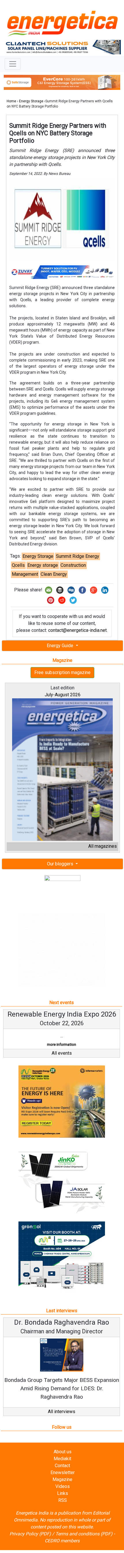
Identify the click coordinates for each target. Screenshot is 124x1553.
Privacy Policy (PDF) (30, 1542)
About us (63, 1460)
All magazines (102, 846)
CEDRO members (62, 1549)
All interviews (61, 1420)
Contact (62, 1473)
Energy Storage (31, 101)
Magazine (62, 1487)
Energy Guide (60, 645)
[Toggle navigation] (13, 64)
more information (57, 1044)
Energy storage (42, 565)
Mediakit (62, 1466)
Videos (62, 1494)
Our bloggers (60, 864)
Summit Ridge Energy (77, 556)
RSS (62, 1508)
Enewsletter (62, 1480)
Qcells (18, 565)
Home (11, 101)
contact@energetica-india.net (77, 630)
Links (62, 1501)
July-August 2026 (62, 694)
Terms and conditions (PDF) (83, 1542)
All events (62, 1061)
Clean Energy (54, 574)
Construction (73, 565)
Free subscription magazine (62, 672)
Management (25, 574)
